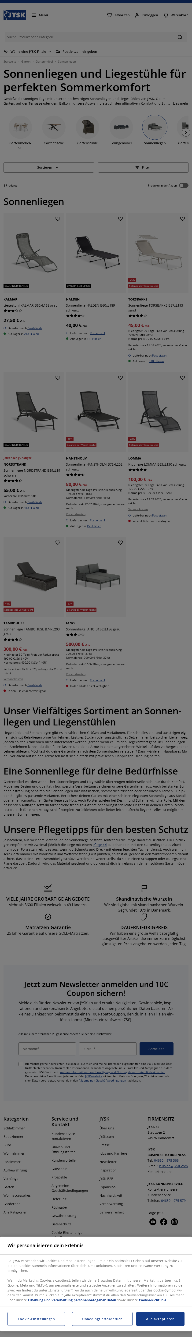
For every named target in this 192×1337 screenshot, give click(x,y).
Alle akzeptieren (160, 1319)
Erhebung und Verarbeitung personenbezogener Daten (72, 1300)
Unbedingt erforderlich (102, 1319)
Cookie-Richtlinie (152, 1300)
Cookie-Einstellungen (36, 1319)
